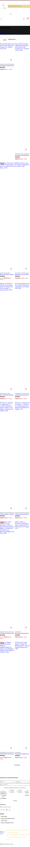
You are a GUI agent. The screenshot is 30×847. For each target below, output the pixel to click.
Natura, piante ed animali (5, 393)
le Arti (19, 790)
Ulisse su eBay (4, 816)
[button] (1, 19)
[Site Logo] (15, 18)
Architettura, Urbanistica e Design (7, 64)
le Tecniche (27, 794)
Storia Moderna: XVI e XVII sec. (6, 752)
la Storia (12, 792)
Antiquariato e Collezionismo (3, 792)
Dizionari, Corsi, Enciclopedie (3, 797)
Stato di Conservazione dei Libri (7, 818)
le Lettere (19, 792)
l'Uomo (12, 790)
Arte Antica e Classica (19, 153)
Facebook (1, 810)
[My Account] (24, 19)
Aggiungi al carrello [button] (12, 60)
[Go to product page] (7, 53)
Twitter (4, 810)
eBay (4, 5)
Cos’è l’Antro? (4, 820)
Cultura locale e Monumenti (12, 631)
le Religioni (27, 791)
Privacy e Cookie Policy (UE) (7, 822)
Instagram (9, 810)
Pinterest (7, 810)
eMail (5, 8)
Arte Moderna (3, 631)
